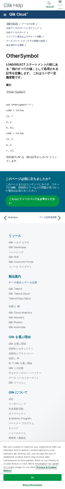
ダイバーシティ (17, 413)
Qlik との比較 (16, 367)
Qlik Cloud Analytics (20, 312)
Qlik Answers (16, 317)
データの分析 (28, 23)
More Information (32, 484)
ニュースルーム (17, 432)
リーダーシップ (17, 403)
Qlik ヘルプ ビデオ (19, 242)
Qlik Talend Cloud (19, 293)
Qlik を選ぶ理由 (17, 343)
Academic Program (20, 418)
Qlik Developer (17, 247)
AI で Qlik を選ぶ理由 (20, 363)
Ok (32, 477)
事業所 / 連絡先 (17, 437)
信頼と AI (14, 358)
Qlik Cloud (18, 14)
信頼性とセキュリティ (21, 348)
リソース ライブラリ (20, 266)
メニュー (60, 6)
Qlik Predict (15, 322)
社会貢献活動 (16, 408)
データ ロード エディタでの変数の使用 (25, 40)
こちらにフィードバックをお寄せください (32, 201)
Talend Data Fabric (20, 298)
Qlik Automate (17, 327)
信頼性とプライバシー (21, 353)
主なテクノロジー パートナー (25, 372)
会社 (11, 398)
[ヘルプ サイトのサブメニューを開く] (4, 15)
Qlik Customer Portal (21, 261)
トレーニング (16, 252)
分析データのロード (16, 32)
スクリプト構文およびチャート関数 (23, 36)
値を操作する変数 (15, 45)
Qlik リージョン (17, 382)
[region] (32, 465)
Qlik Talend (15, 288)
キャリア (14, 428)
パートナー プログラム (21, 423)
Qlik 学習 (14, 256)
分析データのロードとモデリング (22, 28)
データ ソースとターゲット (24, 377)
